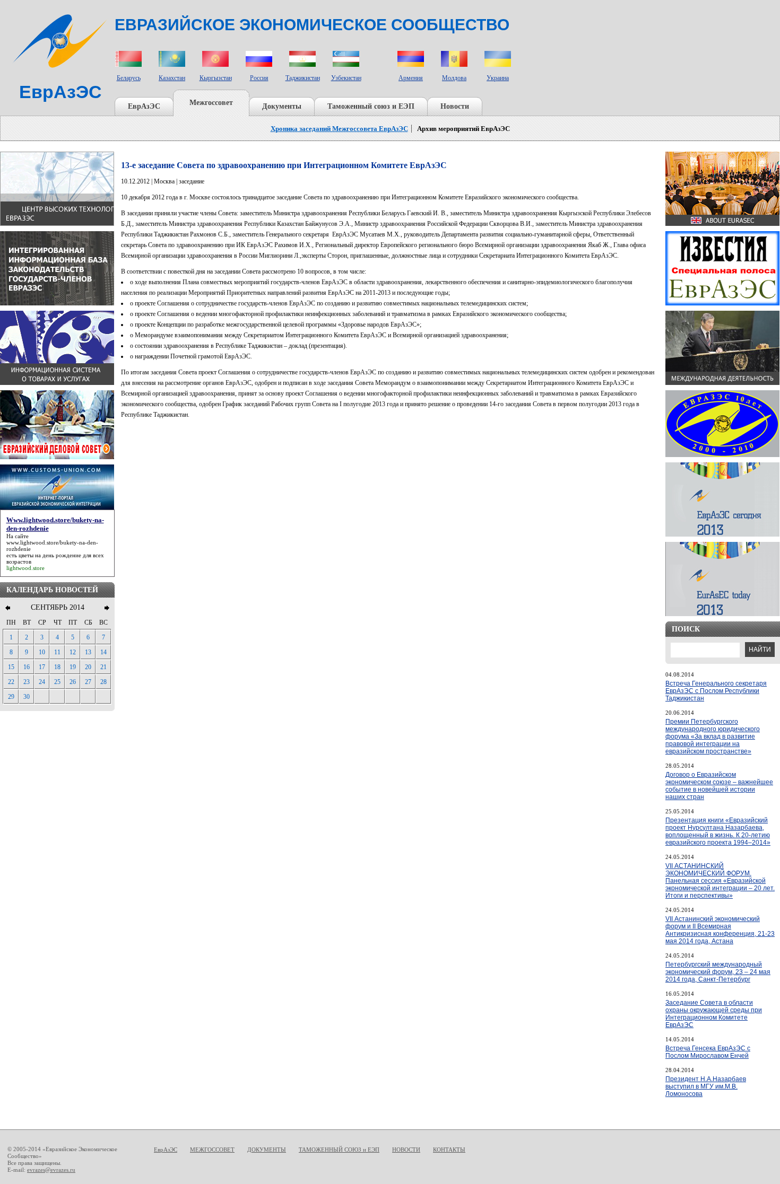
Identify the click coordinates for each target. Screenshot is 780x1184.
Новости (454, 106)
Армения (410, 78)
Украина (498, 78)
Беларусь (129, 78)
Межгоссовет (211, 103)
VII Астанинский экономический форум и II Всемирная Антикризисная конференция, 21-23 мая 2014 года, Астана (720, 930)
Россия (259, 78)
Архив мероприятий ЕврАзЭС (463, 129)
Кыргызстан (216, 78)
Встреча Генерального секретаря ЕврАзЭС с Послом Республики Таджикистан (716, 691)
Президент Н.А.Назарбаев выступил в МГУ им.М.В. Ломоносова (705, 1086)
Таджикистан (302, 78)
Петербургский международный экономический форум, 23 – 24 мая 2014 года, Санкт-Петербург (717, 972)
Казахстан (172, 78)
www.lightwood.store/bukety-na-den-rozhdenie (52, 545)
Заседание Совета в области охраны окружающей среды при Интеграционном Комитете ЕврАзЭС (713, 1014)
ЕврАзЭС (144, 106)
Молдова (454, 78)
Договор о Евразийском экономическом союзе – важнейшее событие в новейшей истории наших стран (719, 786)
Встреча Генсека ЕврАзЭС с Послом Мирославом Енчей (707, 1052)
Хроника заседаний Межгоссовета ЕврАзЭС (339, 129)
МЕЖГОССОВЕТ (212, 1149)
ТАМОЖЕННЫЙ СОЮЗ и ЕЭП (339, 1149)
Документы (281, 106)
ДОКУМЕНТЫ (266, 1149)
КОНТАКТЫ (449, 1149)
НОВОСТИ (406, 1149)
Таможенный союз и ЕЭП (370, 106)
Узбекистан (346, 78)
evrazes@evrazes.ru (51, 1170)
